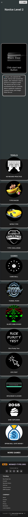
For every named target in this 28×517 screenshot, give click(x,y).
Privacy (4, 503)
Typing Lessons (7, 487)
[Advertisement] (14, 27)
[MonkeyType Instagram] (6, 471)
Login (24, 2)
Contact (5, 499)
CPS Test (5, 485)
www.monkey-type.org (17, 513)
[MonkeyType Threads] (17, 471)
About (4, 497)
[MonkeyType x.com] (10, 471)
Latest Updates (6, 508)
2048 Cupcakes (6, 489)
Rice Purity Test (7, 479)
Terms (4, 501)
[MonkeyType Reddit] (21, 471)
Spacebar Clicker (7, 483)
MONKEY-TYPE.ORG (17, 464)
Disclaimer (5, 505)
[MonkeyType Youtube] (14, 471)
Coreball (5, 481)
